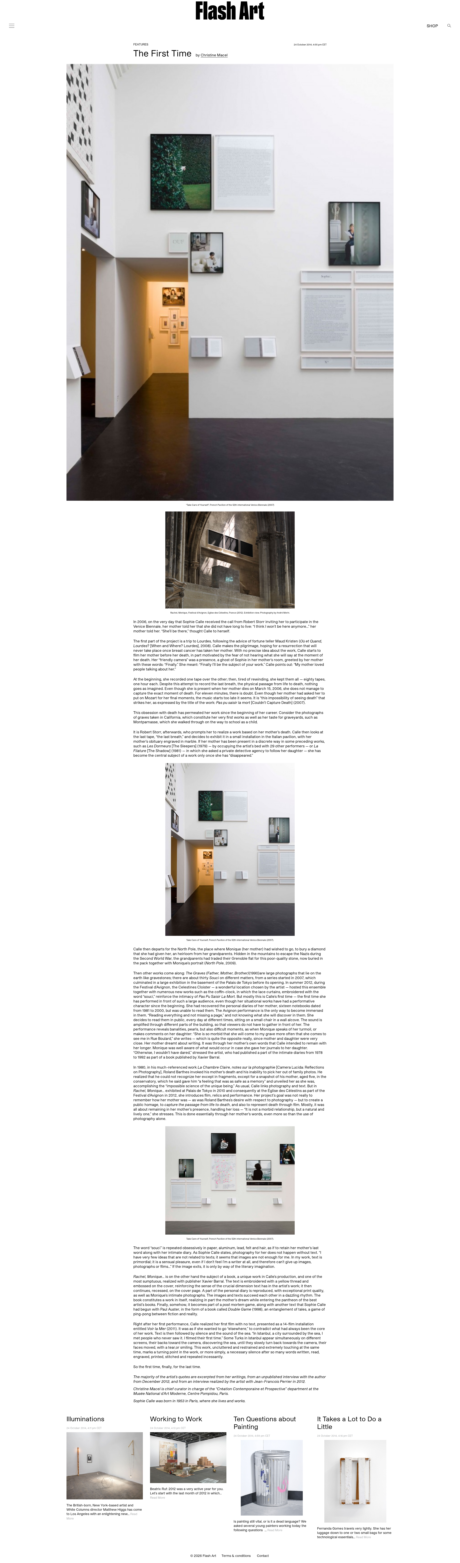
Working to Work (176, 1419)
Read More (157, 1497)
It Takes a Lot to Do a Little (349, 1422)
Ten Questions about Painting (265, 1422)
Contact (263, 1556)
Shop (432, 25)
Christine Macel (214, 55)
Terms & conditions (236, 1556)
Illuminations (85, 1419)
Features (140, 44)
